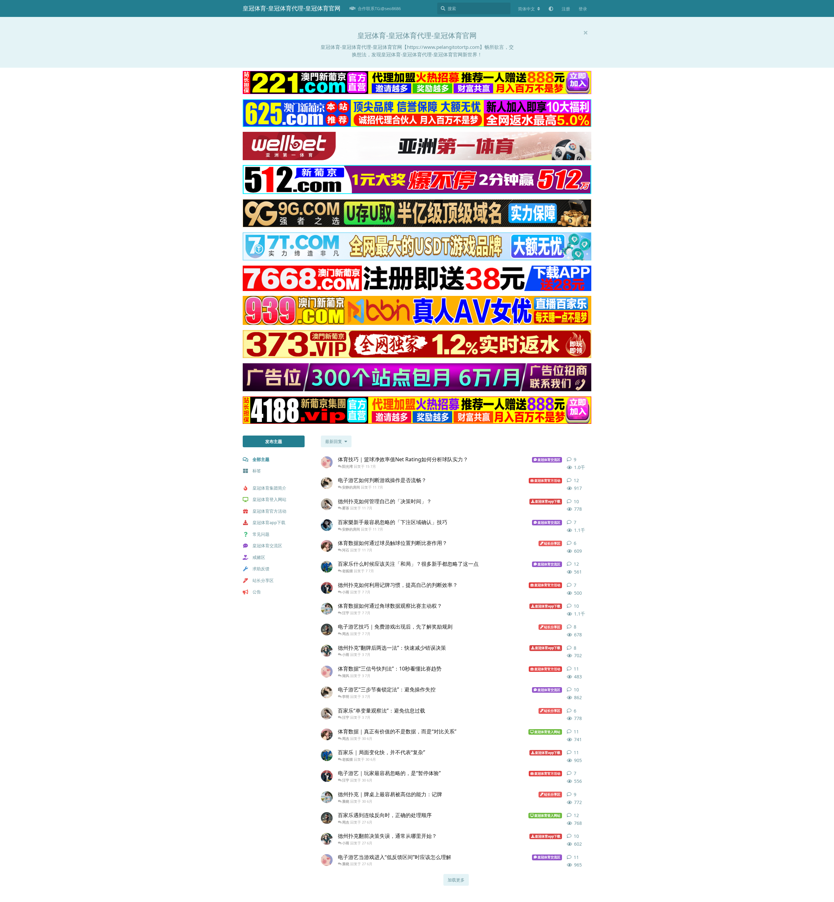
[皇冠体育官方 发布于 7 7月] (327, 567)
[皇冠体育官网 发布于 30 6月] (327, 776)
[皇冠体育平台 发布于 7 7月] (327, 629)
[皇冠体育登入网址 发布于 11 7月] (327, 483)
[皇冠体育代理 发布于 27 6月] (327, 860)
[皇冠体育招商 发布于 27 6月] (327, 839)
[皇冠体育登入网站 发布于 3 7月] (327, 713)
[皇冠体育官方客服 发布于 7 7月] (327, 609)
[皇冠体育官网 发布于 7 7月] (327, 588)
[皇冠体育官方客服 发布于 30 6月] (327, 797)
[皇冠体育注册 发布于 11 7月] (327, 525)
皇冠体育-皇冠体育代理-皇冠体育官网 (291, 8)
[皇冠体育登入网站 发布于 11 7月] (327, 504)
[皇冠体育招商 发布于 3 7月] (327, 651)
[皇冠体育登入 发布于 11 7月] (327, 546)
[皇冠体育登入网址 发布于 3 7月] (327, 692)
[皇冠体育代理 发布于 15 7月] (327, 462)
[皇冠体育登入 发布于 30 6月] (327, 734)
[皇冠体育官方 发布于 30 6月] (327, 755)
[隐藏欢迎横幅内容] (585, 32)
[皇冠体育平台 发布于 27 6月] (327, 818)
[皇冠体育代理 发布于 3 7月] (327, 671)
